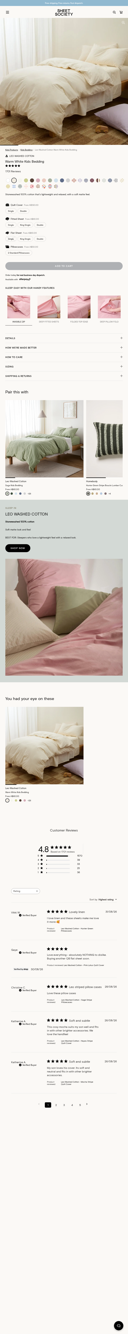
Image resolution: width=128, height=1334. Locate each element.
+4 (109, 493)
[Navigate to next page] (88, 1104)
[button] (64, 338)
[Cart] (121, 12)
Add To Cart (64, 266)
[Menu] (7, 12)
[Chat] (119, 1326)
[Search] (114, 12)
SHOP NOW (17, 548)
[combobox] (25, 891)
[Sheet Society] (64, 12)
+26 (29, 493)
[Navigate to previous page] (40, 1104)
